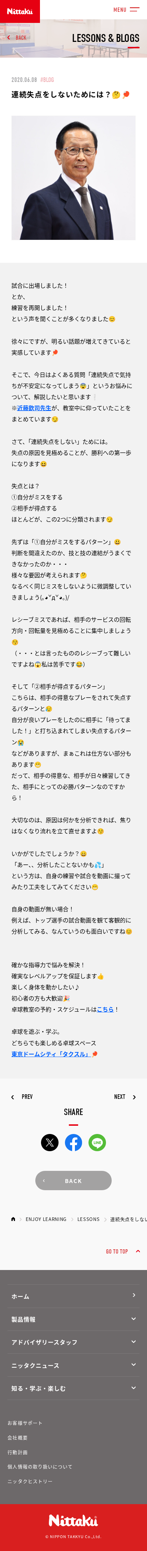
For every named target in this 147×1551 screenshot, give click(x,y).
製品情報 (23, 1319)
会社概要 (17, 1437)
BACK (21, 37)
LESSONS (88, 1219)
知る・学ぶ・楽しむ (38, 1388)
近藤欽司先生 (34, 407)
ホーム (20, 1296)
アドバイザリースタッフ (44, 1342)
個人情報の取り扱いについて (39, 1466)
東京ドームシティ (34, 1054)
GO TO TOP (117, 1251)
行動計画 (17, 1452)
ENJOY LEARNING (46, 1219)
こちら (105, 1009)
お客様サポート (24, 1422)
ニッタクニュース (35, 1365)
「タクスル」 (74, 1054)
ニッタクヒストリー (29, 1481)
